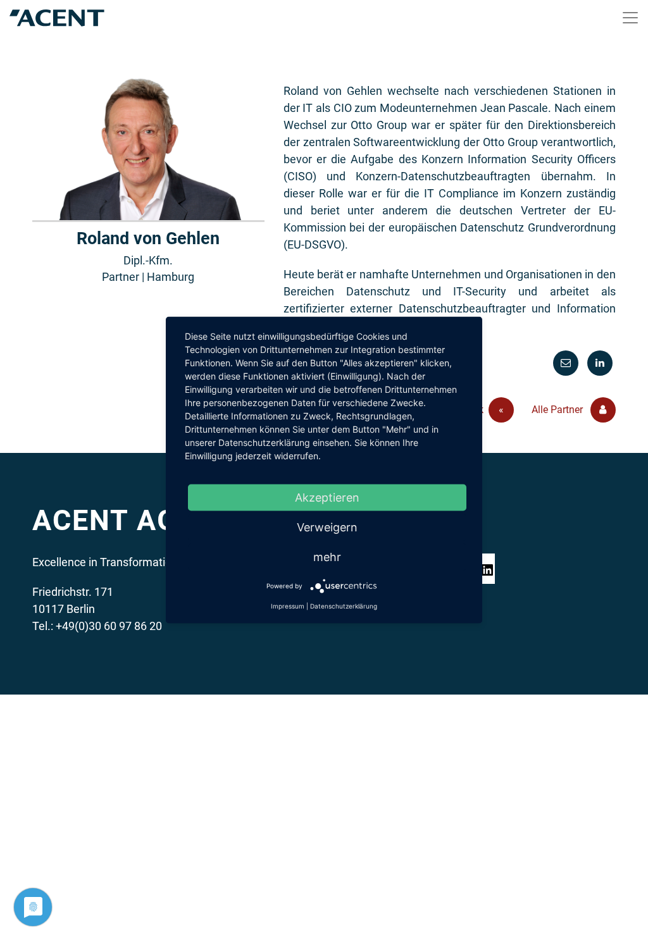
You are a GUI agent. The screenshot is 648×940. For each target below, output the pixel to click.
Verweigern (327, 527)
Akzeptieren (327, 497)
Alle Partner (558, 410)
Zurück (478, 410)
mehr (327, 557)
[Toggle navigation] (630, 17)
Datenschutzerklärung (343, 606)
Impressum (287, 606)
